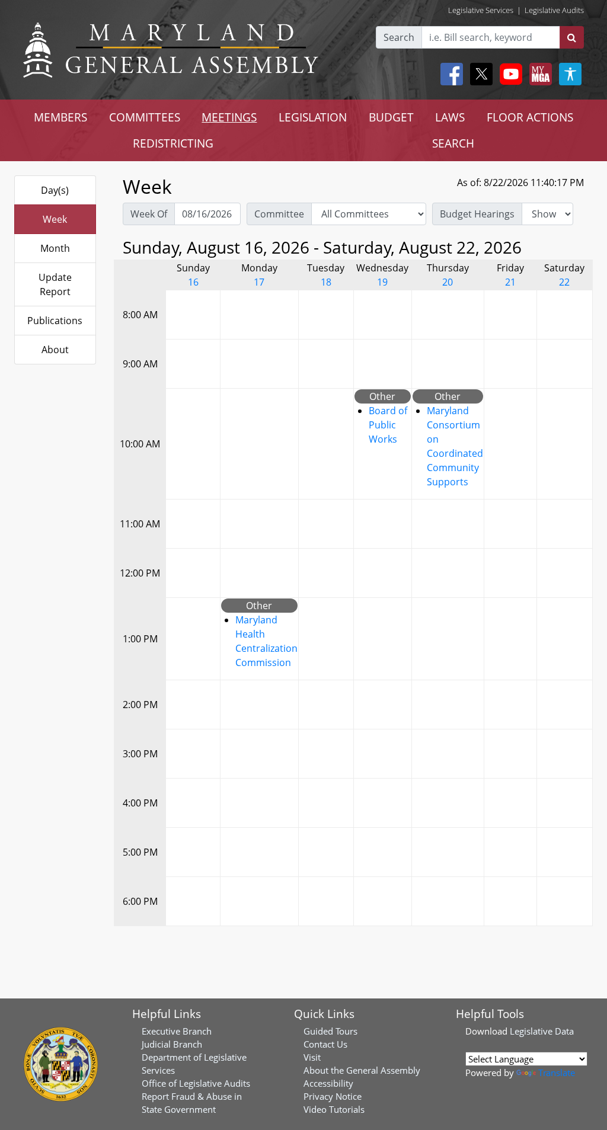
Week (55, 219)
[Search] (572, 37)
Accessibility (328, 1083)
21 (510, 282)
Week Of (148, 213)
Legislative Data (542, 1031)
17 (259, 282)
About (55, 349)
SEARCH (453, 143)
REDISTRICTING (173, 143)
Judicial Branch (172, 1044)
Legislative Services (480, 10)
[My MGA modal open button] (538, 74)
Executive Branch (177, 1031)
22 (564, 282)
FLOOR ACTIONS (530, 117)
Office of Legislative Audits (196, 1083)
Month (55, 248)
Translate (556, 1072)
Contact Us (325, 1044)
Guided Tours (330, 1031)
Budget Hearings (477, 213)
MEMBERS (60, 117)
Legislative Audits (554, 10)
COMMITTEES (144, 117)
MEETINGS (229, 117)
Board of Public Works (388, 425)
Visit (312, 1057)
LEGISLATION (313, 117)
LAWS (450, 117)
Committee (279, 213)
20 (447, 282)
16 (193, 282)
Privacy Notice (333, 1096)
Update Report (55, 284)
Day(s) (55, 190)
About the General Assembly (362, 1070)
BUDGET (391, 117)
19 (382, 282)
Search (399, 37)
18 (326, 282)
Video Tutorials (334, 1109)
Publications (54, 320)
